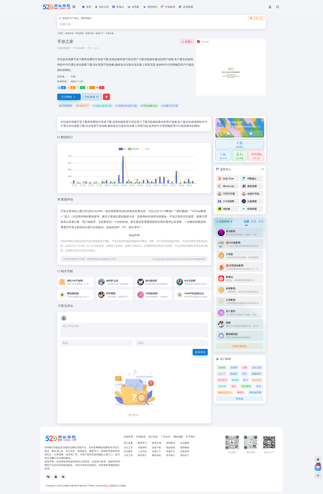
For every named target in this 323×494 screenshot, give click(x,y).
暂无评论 (67, 305)
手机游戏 (79, 33)
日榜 (246, 221)
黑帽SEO (256, 373)
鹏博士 (240, 392)
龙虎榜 (221, 367)
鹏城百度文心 (225, 392)
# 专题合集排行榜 (102, 105)
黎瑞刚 (235, 380)
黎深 (245, 380)
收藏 (188, 41)
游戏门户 (100, 33)
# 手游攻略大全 (149, 105)
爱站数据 (181, 211)
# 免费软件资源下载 (126, 105)
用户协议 (153, 436)
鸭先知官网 (255, 392)
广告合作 (165, 436)
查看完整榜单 (240, 346)
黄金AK (222, 386)
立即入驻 (258, 18)
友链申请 (128, 436)
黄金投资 (257, 380)
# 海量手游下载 (170, 105)
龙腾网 (233, 367)
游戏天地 (69, 33)
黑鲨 (244, 373)
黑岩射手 (222, 380)
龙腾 (244, 367)
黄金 (233, 386)
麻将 (258, 386)
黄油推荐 (246, 386)
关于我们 (190, 436)
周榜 (253, 221)
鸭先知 (239, 398)
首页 (61, 33)
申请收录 (141, 436)
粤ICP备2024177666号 (85, 485)
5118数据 (166, 211)
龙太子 (221, 373)
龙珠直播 (256, 367)
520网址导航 (68, 485)
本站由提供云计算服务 (111, 485)
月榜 (260, 221)
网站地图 (178, 436)
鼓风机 (233, 373)
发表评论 (200, 352)
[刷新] (262, 169)
